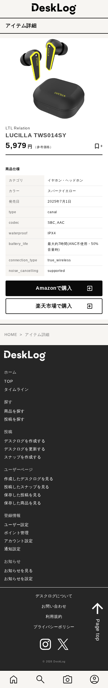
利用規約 (54, 616)
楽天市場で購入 (54, 306)
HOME (10, 334)
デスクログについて (54, 596)
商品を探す (14, 411)
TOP (8, 381)
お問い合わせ (54, 606)
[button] (97, 620)
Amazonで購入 (54, 288)
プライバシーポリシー (54, 627)
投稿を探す (14, 419)
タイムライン (16, 389)
